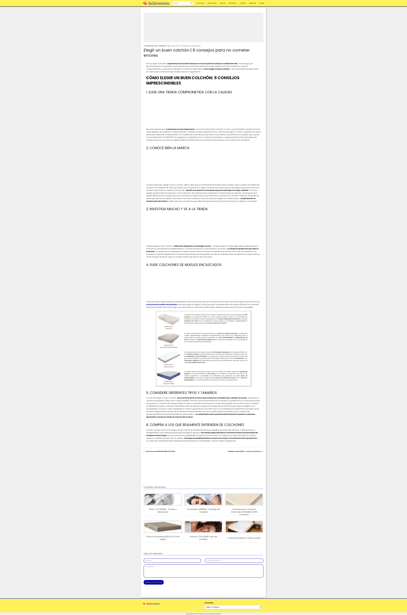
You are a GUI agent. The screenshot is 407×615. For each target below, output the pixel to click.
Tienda (261, 3)
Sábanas (252, 3)
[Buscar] (191, 3)
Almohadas (212, 3)
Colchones (200, 3)
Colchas (243, 3)
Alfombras (232, 3)
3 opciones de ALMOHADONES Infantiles (160, 451)
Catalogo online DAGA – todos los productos (245, 451)
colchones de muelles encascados (161, 304)
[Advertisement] (203, 27)
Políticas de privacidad (207, 614)
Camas (222, 3)
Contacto (218, 614)
